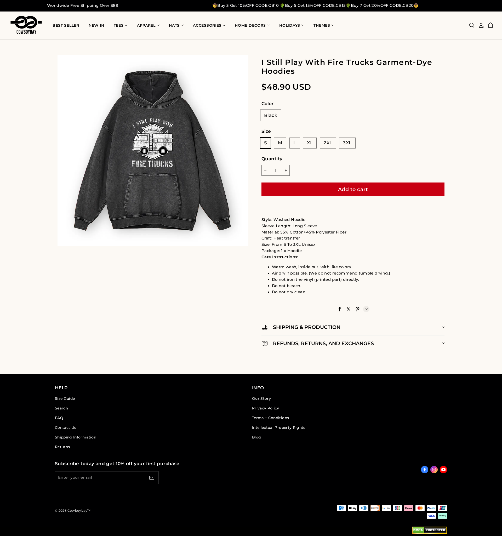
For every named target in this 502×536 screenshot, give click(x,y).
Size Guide (65, 398)
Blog (256, 437)
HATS (174, 25)
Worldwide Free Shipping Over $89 (82, 5)
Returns (62, 447)
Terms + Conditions (270, 418)
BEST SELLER (66, 25)
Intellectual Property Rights (278, 427)
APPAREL (146, 25)
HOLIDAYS (289, 25)
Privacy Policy (265, 408)
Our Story (261, 398)
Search (61, 408)
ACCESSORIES (207, 25)
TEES (119, 25)
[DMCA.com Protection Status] (429, 531)
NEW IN (96, 25)
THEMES (321, 25)
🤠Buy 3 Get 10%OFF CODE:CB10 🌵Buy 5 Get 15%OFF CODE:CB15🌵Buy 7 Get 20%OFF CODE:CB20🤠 (315, 5)
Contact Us (65, 427)
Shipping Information (75, 437)
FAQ (59, 418)
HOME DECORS (250, 25)
